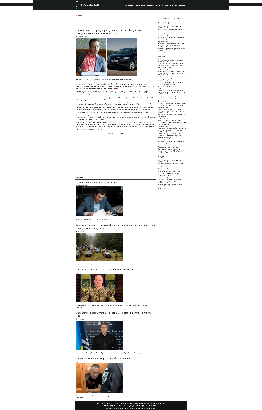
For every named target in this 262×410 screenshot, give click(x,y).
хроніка (150, 4)
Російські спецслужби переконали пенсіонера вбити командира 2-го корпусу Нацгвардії (169, 135)
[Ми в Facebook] (109, 134)
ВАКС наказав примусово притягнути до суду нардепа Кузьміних (172, 78)
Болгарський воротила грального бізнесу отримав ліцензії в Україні (172, 180)
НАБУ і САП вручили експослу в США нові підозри (171, 116)
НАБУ (101, 129)
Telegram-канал (153, 406)
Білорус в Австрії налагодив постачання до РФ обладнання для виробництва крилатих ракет (172, 98)
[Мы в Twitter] (171, 18)
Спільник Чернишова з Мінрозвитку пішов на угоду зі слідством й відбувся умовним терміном (171, 65)
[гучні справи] (105, 403)
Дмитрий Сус (85, 129)
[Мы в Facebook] (164, 18)
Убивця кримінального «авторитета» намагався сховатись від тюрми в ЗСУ (171, 110)
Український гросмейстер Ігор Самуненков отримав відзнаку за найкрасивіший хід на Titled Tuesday (170, 149)
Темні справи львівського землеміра (96, 181)
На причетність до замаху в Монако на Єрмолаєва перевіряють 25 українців (171, 72)
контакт (169, 4)
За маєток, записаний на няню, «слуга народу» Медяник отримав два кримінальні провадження (171, 84)
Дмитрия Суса (143, 86)
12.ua (116, 88)
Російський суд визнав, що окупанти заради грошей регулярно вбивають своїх (172, 91)
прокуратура (92, 129)
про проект (180, 4)
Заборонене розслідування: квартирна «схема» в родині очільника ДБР (114, 314)
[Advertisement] (115, 22)
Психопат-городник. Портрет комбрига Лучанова (104, 358)
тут (164, 403)
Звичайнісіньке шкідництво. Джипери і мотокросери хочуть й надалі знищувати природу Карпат (115, 226)
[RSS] (122, 134)
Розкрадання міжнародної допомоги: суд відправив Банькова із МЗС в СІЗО (172, 129)
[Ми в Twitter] (115, 134)
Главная (79, 15)
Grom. (77, 5)
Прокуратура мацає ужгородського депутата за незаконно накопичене (170, 186)
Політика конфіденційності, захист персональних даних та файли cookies (130, 408)
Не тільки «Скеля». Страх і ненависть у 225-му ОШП (106, 269)
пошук (159, 4)
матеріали (140, 4)
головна (129, 4)
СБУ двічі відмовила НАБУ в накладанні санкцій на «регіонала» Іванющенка (172, 104)
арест (98, 129)
